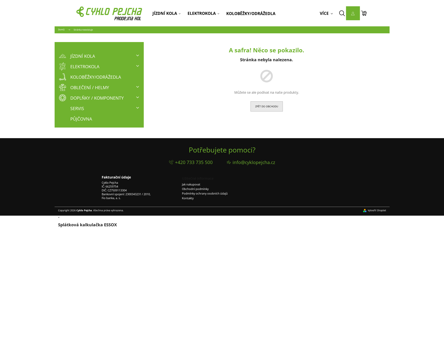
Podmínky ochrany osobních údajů (205, 193)
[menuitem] (166, 13)
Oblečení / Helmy (89, 87)
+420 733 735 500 (194, 162)
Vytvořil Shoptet (377, 210)
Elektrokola (84, 66)
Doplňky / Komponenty (97, 98)
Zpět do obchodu (266, 106)
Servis (77, 108)
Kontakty (188, 198)
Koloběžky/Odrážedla (95, 77)
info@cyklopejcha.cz (254, 162)
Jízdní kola (82, 56)
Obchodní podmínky (195, 189)
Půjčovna (81, 119)
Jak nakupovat (191, 184)
